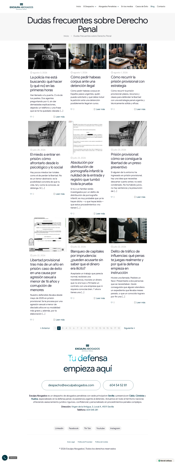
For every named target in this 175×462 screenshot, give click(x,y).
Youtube (100, 428)
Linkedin (59, 428)
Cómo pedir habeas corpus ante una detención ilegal (86, 81)
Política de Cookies (101, 442)
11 (92, 328)
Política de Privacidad (85, 442)
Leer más (60, 116)
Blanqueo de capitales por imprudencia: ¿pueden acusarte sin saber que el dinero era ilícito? (87, 260)
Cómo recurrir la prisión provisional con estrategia (128, 81)
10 (89, 328)
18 (119, 328)
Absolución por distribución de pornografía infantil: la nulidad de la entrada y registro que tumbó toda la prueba (87, 173)
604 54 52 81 (118, 385)
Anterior (46, 328)
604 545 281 (92, 409)
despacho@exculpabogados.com (71, 385)
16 (111, 328)
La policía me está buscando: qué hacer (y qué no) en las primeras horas (46, 83)
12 (96, 328)
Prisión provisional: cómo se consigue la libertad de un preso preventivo (126, 160)
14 (104, 328)
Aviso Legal (71, 442)
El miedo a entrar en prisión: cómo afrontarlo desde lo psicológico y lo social (46, 160)
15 (108, 328)
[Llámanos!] (5, 457)
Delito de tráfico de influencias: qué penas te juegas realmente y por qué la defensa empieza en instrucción (127, 262)
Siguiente (128, 328)
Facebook (73, 428)
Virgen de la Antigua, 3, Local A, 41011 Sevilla (92, 406)
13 (100, 328)
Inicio (66, 36)
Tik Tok (87, 428)
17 (115, 328)
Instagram (115, 428)
